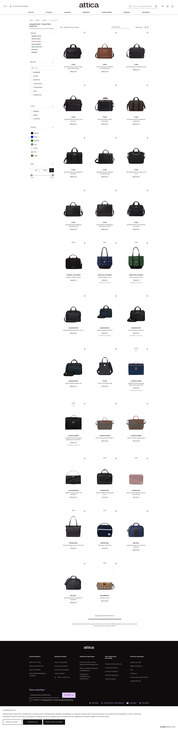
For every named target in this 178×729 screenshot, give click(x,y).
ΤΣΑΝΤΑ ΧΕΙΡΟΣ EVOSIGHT (105, 330)
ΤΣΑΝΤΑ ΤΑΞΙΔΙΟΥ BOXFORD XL (104, 438)
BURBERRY (104, 595)
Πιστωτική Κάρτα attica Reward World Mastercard (89, 663)
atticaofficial (108, 703)
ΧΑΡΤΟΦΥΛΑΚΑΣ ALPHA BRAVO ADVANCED (136, 120)
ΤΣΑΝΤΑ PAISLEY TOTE (104, 277)
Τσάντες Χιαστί (36, 38)
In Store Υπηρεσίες (111, 671)
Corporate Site (135, 681)
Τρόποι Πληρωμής (60, 662)
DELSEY (136, 543)
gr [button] (5, 6)
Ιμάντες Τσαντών (36, 46)
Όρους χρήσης (47, 699)
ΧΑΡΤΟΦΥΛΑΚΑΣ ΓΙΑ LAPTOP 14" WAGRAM (136, 546)
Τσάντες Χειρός (36, 41)
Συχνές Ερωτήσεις (111, 667)
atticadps (94, 703)
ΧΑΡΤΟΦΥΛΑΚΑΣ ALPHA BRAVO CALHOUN (136, 225)
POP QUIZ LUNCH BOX (104, 545)
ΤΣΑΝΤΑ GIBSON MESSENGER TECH (105, 493)
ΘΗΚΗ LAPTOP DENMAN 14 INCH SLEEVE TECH (136, 493)
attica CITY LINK (35, 662)
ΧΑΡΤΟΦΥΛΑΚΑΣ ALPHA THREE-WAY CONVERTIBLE (73, 67)
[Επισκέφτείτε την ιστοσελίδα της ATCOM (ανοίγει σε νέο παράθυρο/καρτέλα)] (167, 727)
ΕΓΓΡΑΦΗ (67, 695)
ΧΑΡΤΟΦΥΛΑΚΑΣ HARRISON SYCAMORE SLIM (105, 67)
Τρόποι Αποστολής (61, 666)
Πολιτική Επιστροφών (62, 670)
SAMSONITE (73, 328)
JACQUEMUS (73, 490)
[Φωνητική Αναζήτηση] (156, 6)
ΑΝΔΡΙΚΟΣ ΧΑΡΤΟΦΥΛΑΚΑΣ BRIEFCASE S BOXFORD (136, 384)
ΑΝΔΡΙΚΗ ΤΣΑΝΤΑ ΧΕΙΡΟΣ (73, 277)
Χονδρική (133, 673)
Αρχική (31, 20)
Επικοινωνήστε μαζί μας (113, 664)
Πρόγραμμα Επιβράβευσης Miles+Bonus (85, 676)
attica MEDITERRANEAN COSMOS (37, 674)
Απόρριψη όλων (32, 722)
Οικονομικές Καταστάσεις (139, 677)
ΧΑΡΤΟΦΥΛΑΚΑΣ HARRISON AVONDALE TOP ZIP (105, 225)
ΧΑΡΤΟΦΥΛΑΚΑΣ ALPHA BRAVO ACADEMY (73, 173)
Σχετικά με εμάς (135, 662)
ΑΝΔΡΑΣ (37, 20)
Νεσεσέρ (34, 52)
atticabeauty (118, 703)
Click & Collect (59, 673)
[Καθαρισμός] (152, 6)
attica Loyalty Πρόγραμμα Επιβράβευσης (89, 669)
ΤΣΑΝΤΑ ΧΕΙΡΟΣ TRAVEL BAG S (136, 438)
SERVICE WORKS (105, 275)
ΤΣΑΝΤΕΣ (44, 20)
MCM (105, 381)
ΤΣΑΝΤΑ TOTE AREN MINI (104, 383)
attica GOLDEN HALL (36, 666)
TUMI (73, 64)
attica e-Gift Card (63, 677)
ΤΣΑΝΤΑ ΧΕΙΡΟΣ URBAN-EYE (73, 383)
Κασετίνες (34, 49)
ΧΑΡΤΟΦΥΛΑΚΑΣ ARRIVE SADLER (136, 66)
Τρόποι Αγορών (110, 679)
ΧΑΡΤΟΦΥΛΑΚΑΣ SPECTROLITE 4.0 (73, 330)
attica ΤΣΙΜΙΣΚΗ (35, 670)
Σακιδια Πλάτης (36, 36)
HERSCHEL (104, 490)
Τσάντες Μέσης (36, 44)
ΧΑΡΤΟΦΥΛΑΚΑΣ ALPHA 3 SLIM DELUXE (73, 120)
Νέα (131, 670)
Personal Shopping (111, 675)
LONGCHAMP (136, 381)
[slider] (31, 175)
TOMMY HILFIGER (73, 275)
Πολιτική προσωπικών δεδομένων (63, 699)
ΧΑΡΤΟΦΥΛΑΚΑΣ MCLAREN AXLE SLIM (136, 173)
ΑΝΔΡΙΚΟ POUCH (105, 598)
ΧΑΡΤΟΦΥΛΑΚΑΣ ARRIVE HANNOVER (104, 120)
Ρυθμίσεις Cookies (11, 722)
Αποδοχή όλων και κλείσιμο (54, 722)
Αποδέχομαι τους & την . (53, 699)
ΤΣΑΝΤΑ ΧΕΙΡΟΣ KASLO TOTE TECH (73, 545)
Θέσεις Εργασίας (136, 666)
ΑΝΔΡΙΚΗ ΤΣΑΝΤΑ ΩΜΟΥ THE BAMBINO (73, 493)
